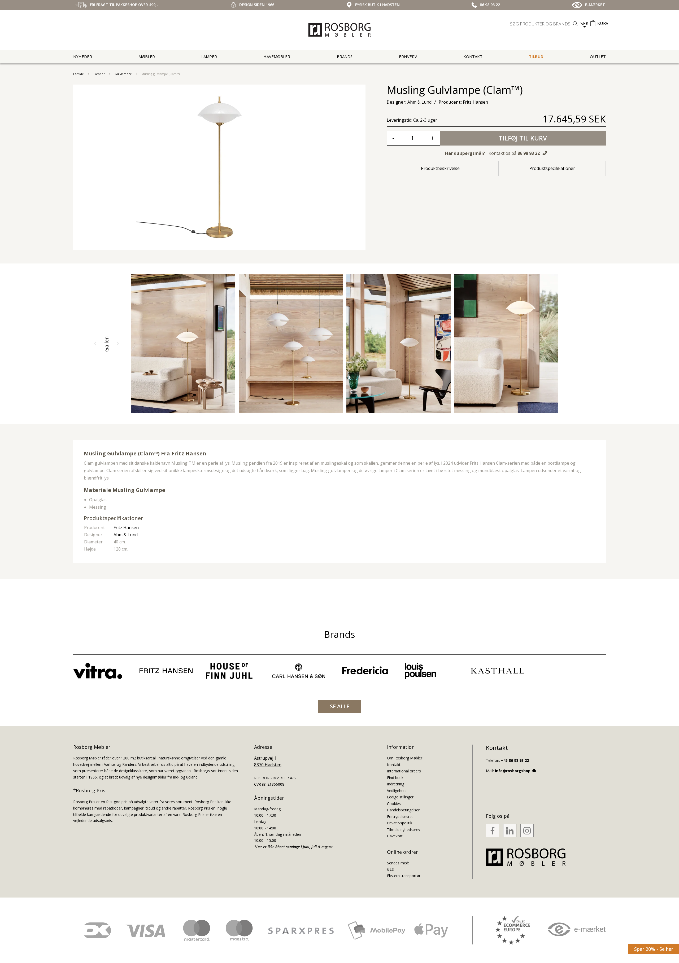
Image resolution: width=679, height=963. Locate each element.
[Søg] (575, 24)
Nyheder (82, 56)
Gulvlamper (123, 74)
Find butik (395, 777)
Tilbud (536, 56)
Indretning (395, 783)
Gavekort (395, 835)
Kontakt (472, 56)
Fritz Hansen (188, 453)
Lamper (209, 56)
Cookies (394, 803)
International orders (404, 770)
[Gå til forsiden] (339, 30)
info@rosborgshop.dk (515, 770)
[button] (95, 343)
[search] (544, 24)
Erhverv (408, 56)
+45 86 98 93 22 (515, 760)
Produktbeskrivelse (440, 168)
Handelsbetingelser (403, 809)
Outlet (598, 56)
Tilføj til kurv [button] (523, 138)
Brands (344, 56)
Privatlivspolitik (399, 822)
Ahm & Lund (126, 535)
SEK (584, 23)
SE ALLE (339, 706)
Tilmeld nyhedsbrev (403, 829)
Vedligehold (397, 790)
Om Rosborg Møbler (404, 757)
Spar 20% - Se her (653, 949)
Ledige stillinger (400, 796)
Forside (78, 74)
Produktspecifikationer (552, 168)
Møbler (146, 56)
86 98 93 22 (528, 153)
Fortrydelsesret (400, 816)
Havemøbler (276, 56)
